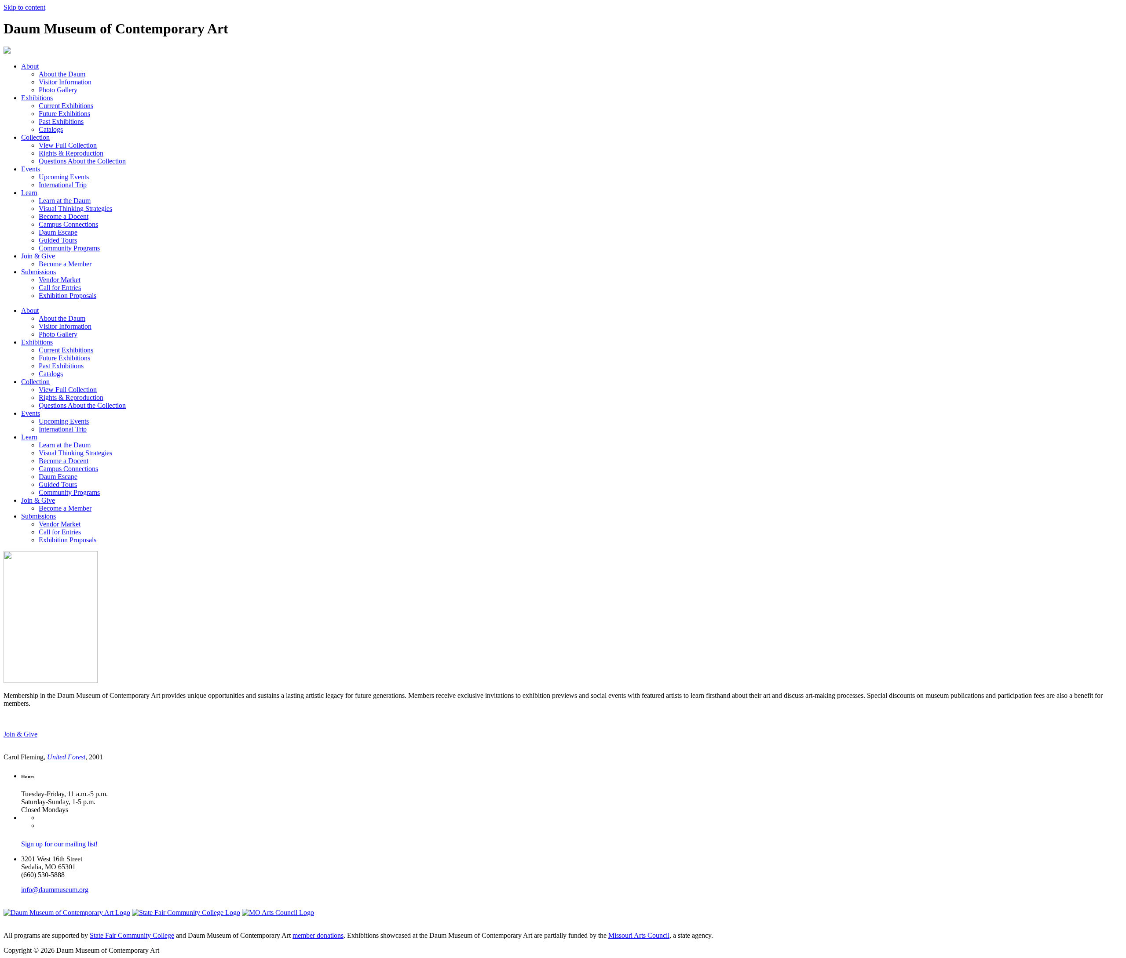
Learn (29, 192)
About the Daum (62, 74)
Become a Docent (63, 216)
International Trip (63, 185)
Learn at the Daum (65, 200)
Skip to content (24, 7)
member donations (318, 935)
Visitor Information (65, 82)
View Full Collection (68, 145)
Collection (35, 137)
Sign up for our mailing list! (59, 844)
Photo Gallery (58, 90)
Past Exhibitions (61, 121)
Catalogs (51, 129)
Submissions (38, 272)
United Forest (66, 757)
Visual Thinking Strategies (75, 208)
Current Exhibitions (66, 105)
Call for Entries (60, 287)
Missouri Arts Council (638, 935)
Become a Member (65, 264)
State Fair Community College (132, 935)
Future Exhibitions (64, 113)
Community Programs (69, 248)
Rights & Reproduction (71, 153)
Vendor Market (59, 279)
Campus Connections (68, 224)
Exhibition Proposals (67, 295)
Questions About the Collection (82, 161)
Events (30, 169)
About (30, 66)
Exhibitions (37, 98)
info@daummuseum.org (54, 889)
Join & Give (38, 256)
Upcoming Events (64, 177)
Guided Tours (58, 240)
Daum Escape (58, 232)
